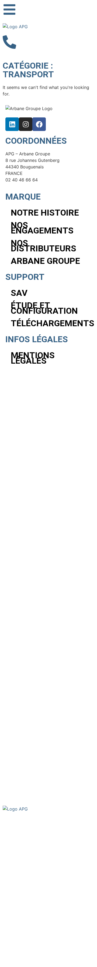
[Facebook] (39, 124)
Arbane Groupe (45, 261)
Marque (16, 831)
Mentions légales (33, 358)
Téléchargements (51, 323)
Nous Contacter (26, 874)
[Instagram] (25, 124)
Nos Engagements (42, 228)
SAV (19, 293)
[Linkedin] (12, 124)
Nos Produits (23, 842)
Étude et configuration (44, 308)
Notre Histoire (45, 212)
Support (17, 863)
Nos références (25, 853)
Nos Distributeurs (43, 246)
